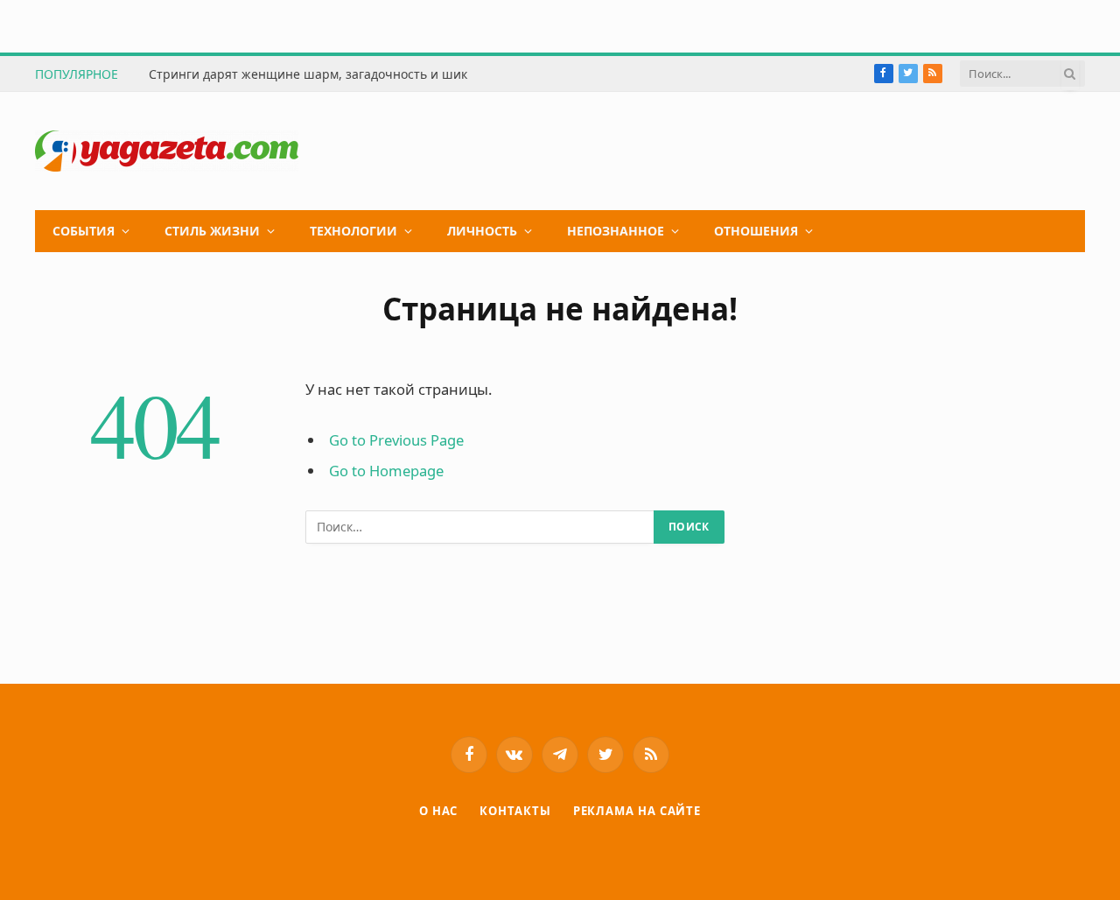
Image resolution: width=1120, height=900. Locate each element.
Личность (482, 230)
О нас (438, 811)
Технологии (353, 230)
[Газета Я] (166, 151)
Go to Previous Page (396, 440)
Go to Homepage (386, 471)
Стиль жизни (212, 230)
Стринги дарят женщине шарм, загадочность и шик (308, 74)
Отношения (756, 230)
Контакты (515, 811)
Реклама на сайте (637, 811)
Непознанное (615, 230)
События (83, 230)
